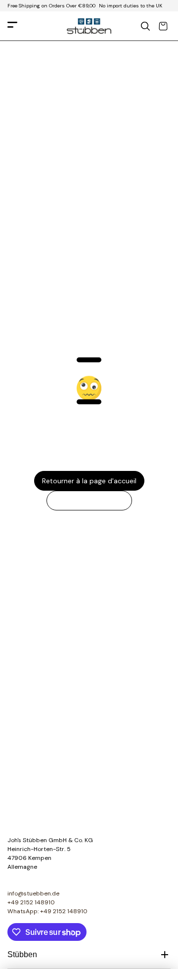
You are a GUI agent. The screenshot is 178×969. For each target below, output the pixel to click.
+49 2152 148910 (31, 902)
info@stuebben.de (33, 893)
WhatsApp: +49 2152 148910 (47, 911)
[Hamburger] (12, 26)
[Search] (145, 26)
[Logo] (89, 26)
